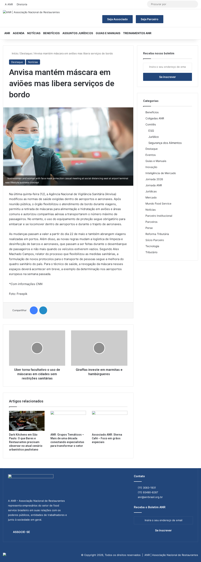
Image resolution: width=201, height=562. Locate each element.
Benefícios (51, 33)
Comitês (150, 124)
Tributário (151, 252)
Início (14, 53)
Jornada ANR (153, 185)
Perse (149, 227)
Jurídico (153, 136)
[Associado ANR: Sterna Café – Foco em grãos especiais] (109, 421)
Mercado (151, 197)
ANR (7, 33)
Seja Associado (117, 19)
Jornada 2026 (154, 179)
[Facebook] (34, 310)
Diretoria (22, 4)
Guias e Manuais (108, 33)
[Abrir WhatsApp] (191, 552)
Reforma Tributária (157, 234)
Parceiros (151, 221)
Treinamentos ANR (137, 33)
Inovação (151, 167)
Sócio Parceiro (154, 240)
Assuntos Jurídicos (77, 33)
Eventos (150, 154)
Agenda (18, 33)
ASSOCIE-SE (21, 532)
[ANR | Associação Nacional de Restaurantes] (31, 12)
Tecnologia (152, 246)
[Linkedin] (43, 310)
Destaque (26, 53)
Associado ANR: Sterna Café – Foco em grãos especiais (107, 438)
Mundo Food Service (158, 203)
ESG (151, 130)
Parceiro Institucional (158, 215)
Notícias (33, 33)
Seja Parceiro (149, 19)
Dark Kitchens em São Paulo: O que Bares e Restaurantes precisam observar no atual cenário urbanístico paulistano (25, 442)
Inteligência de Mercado (160, 173)
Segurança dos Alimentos (165, 142)
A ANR (9, 4)
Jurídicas (151, 191)
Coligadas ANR (154, 118)
